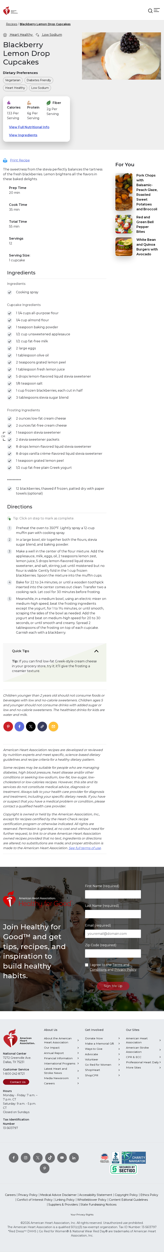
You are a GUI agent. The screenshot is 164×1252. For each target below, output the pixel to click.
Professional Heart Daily (142, 1062)
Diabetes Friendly (39, 80)
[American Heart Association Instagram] (25, 1158)
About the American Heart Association (58, 1040)
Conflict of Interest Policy (35, 1200)
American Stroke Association (137, 1049)
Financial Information (58, 1058)
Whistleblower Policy (91, 1200)
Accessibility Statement (95, 1195)
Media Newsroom (56, 1078)
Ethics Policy (149, 1195)
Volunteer (91, 1059)
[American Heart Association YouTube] (62, 1158)
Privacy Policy (125, 970)
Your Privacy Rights (82, 1214)
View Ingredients (23, 135)
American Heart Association (137, 1040)
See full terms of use (85, 848)
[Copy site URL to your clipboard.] (42, 726)
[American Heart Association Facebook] (13, 1158)
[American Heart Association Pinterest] (44, 1168)
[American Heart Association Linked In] (74, 1158)
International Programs (59, 1063)
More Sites (133, 1067)
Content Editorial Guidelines (128, 1200)
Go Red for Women (98, 1064)
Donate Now (94, 1038)
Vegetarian (12, 80)
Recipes (11, 24)
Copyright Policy (126, 1195)
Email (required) (98, 925)
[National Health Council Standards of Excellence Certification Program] (105, 1157)
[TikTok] (50, 1158)
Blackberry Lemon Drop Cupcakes (45, 24)
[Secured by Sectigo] (124, 1169)
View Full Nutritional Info (29, 127)
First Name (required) (102, 886)
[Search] (150, 10)
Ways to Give (93, 1048)
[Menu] (157, 9)
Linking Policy (65, 1200)
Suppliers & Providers (63, 1204)
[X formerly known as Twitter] (37, 1158)
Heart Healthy (21, 35)
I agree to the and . (113, 967)
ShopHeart (92, 1069)
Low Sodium (51, 35)
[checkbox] (9, 292)
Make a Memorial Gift (99, 1043)
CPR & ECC (133, 1057)
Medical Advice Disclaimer (58, 1195)
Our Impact (52, 1047)
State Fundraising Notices (98, 1204)
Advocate (91, 1054)
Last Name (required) (102, 906)
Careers (49, 1083)
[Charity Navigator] (134, 1157)
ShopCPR (91, 1075)
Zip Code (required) (100, 945)
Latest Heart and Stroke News (55, 1070)
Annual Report (54, 1053)
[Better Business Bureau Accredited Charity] (115, 1157)
